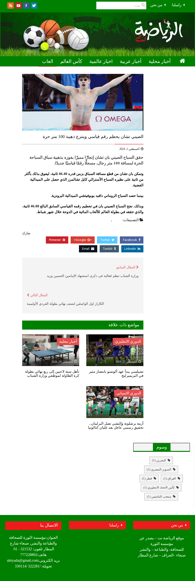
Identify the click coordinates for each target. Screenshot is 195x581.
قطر (147, 478)
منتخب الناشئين (159, 496)
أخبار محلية (160, 61)
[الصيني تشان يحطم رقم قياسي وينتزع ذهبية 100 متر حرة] (82, 102)
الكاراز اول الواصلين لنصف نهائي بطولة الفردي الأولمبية (65, 304)
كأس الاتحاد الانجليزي (159, 487)
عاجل (106, 220)
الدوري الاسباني (129, 393)
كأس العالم (71, 61)
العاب (47, 61)
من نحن (156, 5)
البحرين (159, 460)
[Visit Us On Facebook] (26, 5)
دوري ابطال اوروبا (169, 71)
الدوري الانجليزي (128, 341)
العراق (169, 478)
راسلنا (176, 5)
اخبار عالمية (101, 61)
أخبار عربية (130, 61)
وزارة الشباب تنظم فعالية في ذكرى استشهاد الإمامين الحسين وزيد (93, 276)
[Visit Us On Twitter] (34, 5)
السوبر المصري (159, 469)
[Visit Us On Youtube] (18, 5)
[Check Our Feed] (10, 5)
